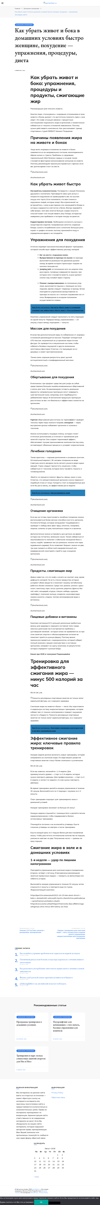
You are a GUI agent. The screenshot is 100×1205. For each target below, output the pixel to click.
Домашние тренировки (24, 24)
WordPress (34, 1192)
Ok (41, 1202)
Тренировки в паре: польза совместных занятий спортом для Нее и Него (31, 1058)
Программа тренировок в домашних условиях (29, 1023)
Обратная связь (58, 1097)
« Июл (36, 1177)
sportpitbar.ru (36, 1189)
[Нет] (54, 1203)
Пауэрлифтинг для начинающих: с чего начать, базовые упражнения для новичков (66, 1026)
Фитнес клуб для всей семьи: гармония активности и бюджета (46, 977)
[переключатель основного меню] (2, 3)
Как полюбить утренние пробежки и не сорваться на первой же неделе (50, 953)
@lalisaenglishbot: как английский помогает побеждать (43, 983)
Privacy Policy (57, 1092)
